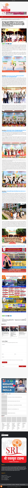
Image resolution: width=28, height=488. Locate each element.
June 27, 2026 (7, 335)
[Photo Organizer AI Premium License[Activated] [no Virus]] (3, 419)
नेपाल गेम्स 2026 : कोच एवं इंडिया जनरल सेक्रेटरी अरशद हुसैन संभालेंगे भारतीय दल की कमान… (5, 333)
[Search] (25, 16)
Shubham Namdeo (3, 427)
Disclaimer (13, 484)
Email (15, 354)
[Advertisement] (14, 373)
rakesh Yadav (4, 335)
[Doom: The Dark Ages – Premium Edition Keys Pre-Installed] (14, 419)
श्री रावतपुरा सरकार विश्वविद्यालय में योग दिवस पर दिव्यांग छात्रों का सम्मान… (22, 333)
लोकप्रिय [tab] (6, 394)
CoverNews (16, 486)
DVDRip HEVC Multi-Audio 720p (11, 413)
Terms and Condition (22, 484)
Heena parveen (4, 27)
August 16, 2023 (7, 27)
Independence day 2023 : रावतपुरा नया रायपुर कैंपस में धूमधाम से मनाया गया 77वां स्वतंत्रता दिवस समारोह (13, 76)
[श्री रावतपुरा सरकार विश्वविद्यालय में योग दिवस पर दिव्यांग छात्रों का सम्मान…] (23, 328)
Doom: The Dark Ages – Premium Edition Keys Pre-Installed (15, 405)
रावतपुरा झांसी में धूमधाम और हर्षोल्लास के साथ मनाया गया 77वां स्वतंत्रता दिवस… (13, 192)
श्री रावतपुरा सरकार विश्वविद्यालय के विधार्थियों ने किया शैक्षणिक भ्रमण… (13, 246)
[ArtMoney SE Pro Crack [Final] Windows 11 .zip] (19, 419)
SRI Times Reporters (9, 484)
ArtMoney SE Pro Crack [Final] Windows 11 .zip (13, 409)
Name (3, 354)
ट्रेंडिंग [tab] (10, 394)
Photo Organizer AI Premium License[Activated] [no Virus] (15, 397)
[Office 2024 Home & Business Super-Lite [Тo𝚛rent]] (9, 419)
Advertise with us (3, 484)
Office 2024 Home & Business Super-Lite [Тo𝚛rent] (14, 401)
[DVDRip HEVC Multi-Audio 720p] (24, 419)
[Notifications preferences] (1, 486)
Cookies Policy (17, 484)
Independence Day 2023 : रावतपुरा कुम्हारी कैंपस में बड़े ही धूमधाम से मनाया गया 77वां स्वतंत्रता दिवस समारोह (20, 319)
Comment (3, 344)
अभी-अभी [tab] (3, 394)
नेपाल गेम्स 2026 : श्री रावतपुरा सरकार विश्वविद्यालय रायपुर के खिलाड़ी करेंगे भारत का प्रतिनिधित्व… (13, 334)
